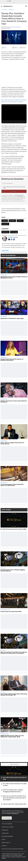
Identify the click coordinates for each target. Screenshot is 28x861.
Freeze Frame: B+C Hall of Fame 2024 (14, 804)
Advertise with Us (6, 842)
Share (5, 47)
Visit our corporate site (12, 813)
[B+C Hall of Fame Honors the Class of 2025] (14, 774)
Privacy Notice (20, 196)
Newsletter (24, 47)
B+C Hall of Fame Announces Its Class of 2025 (15, 784)
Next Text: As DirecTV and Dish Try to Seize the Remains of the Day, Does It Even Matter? (14, 798)
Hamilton (4, 220)
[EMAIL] (14, 239)
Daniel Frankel (6, 27)
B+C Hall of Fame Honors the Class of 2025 (14, 778)
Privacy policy (5, 830)
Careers (3, 839)
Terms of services (18, 195)
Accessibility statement (7, 836)
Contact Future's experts (7, 827)
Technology (4, 9)
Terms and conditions (7, 823)
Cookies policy (5, 833)
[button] (2, 6)
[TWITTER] (9, 239)
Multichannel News (15, 27)
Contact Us (4, 845)
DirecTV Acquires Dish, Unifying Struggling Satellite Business (13, 790)
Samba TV (20, 220)
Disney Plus (5, 224)
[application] (14, 113)
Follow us (16, 47)
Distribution (11, 9)
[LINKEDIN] (12, 239)
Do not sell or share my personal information (12, 848)
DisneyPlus (12, 220)
